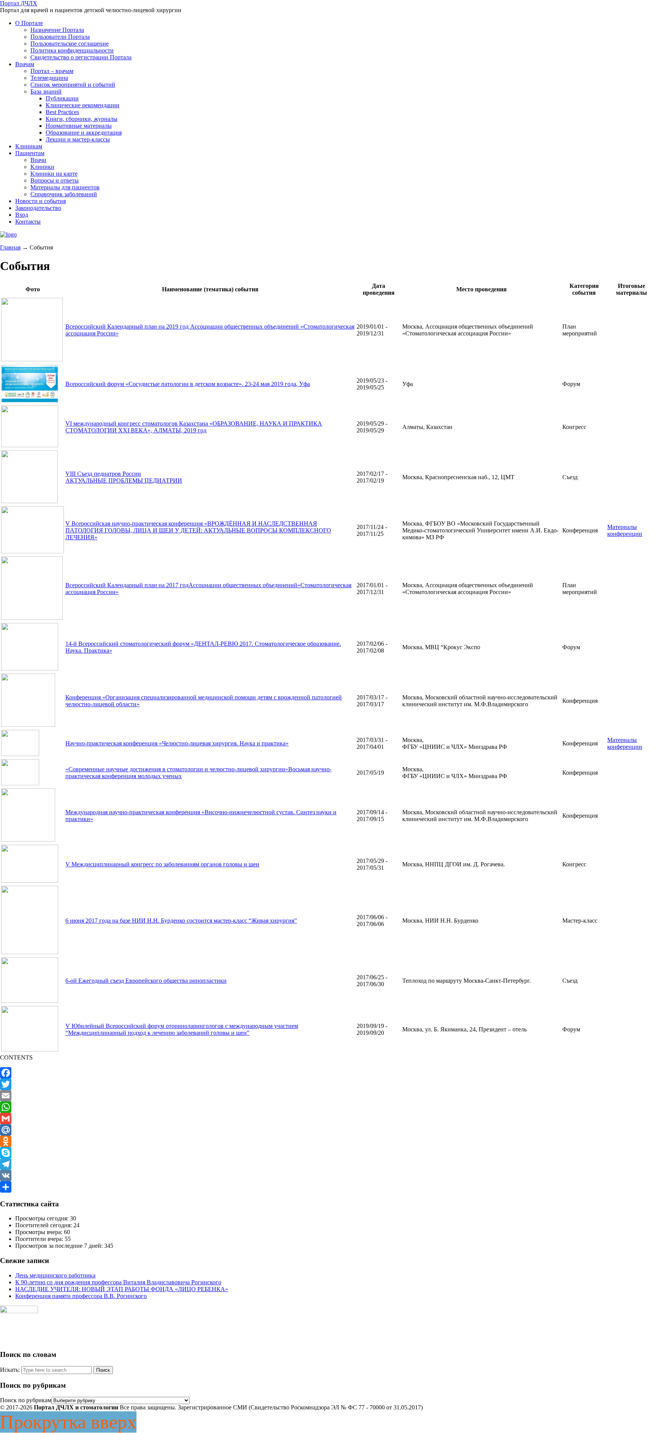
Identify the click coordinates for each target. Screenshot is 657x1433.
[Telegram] (328, 1164)
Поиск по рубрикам (25, 1400)
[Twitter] (328, 1084)
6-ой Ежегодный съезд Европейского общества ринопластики (146, 980)
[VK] (328, 1175)
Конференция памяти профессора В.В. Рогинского (81, 1296)
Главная (10, 247)
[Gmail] (328, 1118)
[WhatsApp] (328, 1107)
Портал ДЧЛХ (18, 3)
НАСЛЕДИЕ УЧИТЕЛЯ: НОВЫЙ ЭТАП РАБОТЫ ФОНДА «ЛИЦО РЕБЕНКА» (121, 1289)
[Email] (328, 1095)
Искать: (10, 1369)
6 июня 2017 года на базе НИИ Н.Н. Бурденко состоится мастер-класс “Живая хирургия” (181, 920)
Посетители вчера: (40, 1239)
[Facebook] (328, 1073)
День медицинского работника (55, 1275)
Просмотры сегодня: (42, 1218)
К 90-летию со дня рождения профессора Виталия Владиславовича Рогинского (118, 1282)
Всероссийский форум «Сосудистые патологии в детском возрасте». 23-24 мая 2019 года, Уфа (187, 384)
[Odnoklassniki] (328, 1141)
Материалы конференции (624, 530)
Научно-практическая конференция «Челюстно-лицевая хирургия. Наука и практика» (177, 743)
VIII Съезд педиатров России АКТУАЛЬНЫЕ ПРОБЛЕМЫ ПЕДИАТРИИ (123, 477)
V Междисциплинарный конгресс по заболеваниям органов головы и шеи (162, 864)
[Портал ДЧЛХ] (8, 234)
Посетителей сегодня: (44, 1225)
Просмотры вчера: (39, 1232)
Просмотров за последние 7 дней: (59, 1245)
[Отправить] (328, 1187)
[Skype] (328, 1152)
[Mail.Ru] (328, 1130)
